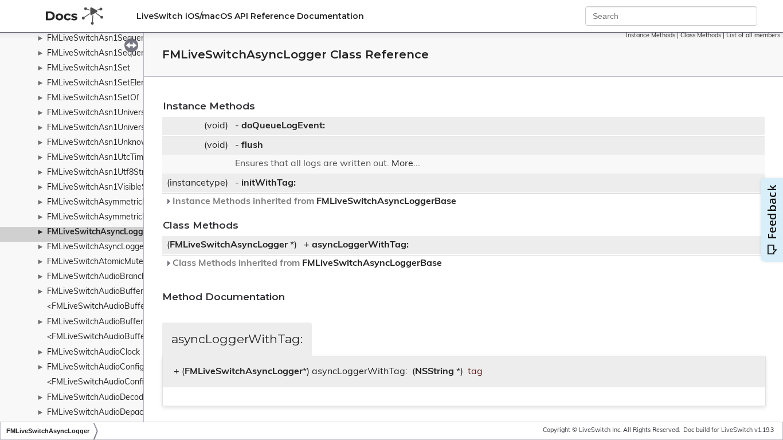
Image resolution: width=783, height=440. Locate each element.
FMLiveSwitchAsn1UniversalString (110, 113)
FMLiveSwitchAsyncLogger (99, 232)
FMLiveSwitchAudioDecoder (99, 398)
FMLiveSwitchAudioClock (93, 352)
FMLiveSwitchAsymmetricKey (101, 202)
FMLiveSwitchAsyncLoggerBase (106, 247)
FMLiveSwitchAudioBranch (96, 277)
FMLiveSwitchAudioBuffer (95, 292)
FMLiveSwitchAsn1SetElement (103, 83)
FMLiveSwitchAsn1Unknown (99, 143)
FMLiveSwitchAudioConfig (95, 367)
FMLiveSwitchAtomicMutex (97, 262)
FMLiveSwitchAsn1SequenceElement (115, 38)
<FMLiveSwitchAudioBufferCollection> (118, 337)
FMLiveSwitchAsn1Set (88, 68)
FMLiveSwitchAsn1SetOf (93, 98)
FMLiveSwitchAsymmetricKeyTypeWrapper (126, 217)
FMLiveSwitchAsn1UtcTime (97, 158)
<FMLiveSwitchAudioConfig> (100, 382)
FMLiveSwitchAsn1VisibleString (105, 187)
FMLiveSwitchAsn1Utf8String (101, 172)
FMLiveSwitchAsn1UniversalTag (106, 128)
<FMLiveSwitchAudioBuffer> (99, 306)
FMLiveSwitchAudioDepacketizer (107, 412)
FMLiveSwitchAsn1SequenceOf (105, 53)
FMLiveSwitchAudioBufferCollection (113, 322)
